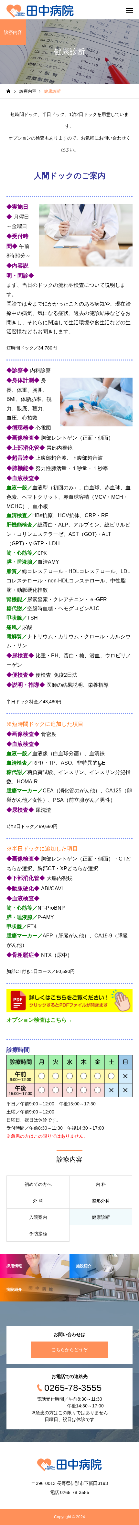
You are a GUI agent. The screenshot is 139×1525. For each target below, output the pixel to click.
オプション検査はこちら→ (39, 1020)
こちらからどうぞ (69, 1349)
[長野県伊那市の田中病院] (40, 10)
